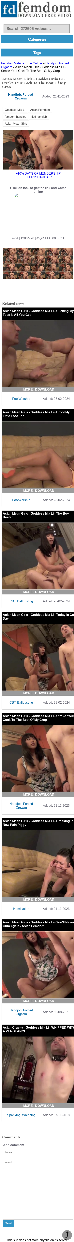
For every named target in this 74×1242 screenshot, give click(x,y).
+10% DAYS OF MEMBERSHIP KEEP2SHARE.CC (38, 175)
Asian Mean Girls (16, 123)
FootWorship (21, 398)
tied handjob (39, 116)
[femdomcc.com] (37, 9)
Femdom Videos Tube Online (21, 63)
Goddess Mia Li (15, 109)
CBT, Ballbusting (21, 601)
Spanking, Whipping (21, 1115)
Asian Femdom (40, 109)
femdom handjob (15, 116)
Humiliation (21, 908)
